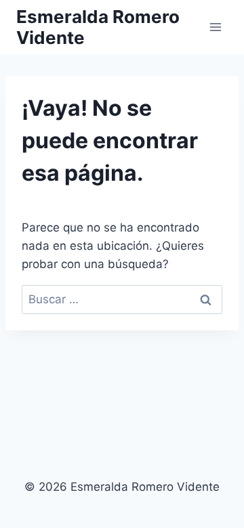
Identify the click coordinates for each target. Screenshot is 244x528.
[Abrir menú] (215, 26)
